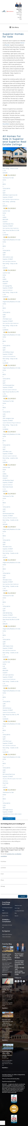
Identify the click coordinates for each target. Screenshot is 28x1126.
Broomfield (6, 124)
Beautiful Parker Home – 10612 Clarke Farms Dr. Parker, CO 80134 (6, 956)
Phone (2, 880)
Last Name (3, 867)
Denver (22, 43)
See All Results (9, 818)
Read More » (5, 974)
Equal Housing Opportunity (8, 1081)
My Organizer (6, 931)
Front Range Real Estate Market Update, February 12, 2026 (7, 1054)
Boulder (7, 45)
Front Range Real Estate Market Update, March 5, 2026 (7, 988)
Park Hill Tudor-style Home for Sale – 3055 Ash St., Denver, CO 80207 (7, 1022)
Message (3, 886)
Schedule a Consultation (6, 920)
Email (2, 874)
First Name (3, 861)
